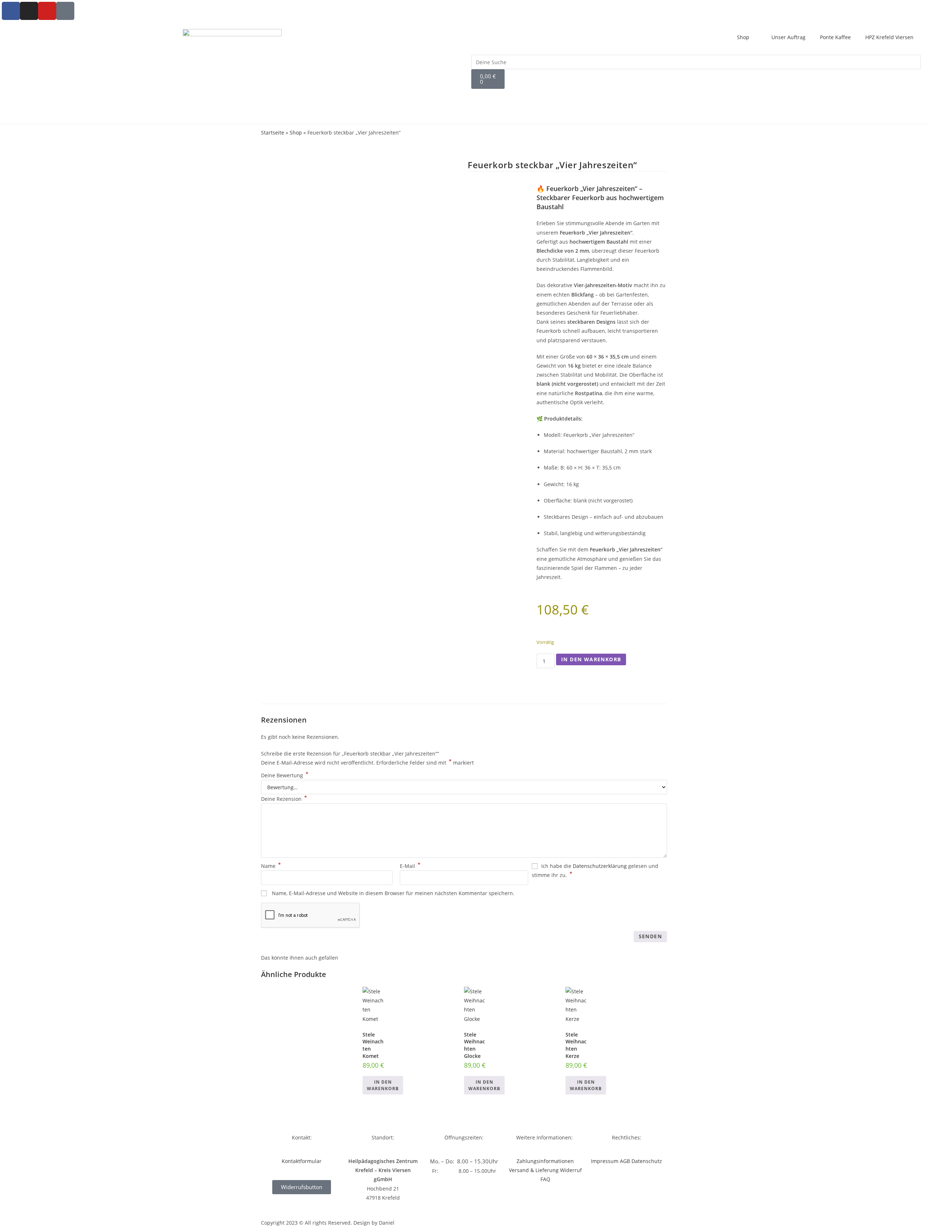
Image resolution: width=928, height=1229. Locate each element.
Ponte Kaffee (835, 37)
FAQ (545, 1179)
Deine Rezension (284, 798)
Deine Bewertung (284, 775)
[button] (696, 50)
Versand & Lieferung (534, 1170)
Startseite (272, 132)
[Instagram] (29, 11)
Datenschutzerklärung (600, 865)
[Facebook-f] (11, 11)
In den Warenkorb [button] (383, 1085)
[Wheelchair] (65, 11)
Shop (743, 37)
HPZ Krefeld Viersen (889, 37)
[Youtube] (47, 11)
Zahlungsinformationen (545, 1161)
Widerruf (571, 1170)
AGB (625, 1161)
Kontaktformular (302, 1161)
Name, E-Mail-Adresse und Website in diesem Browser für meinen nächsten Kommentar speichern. (393, 893)
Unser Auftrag (788, 37)
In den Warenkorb (591, 659)
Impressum (604, 1161)
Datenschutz (646, 1161)
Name (271, 865)
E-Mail (410, 865)
